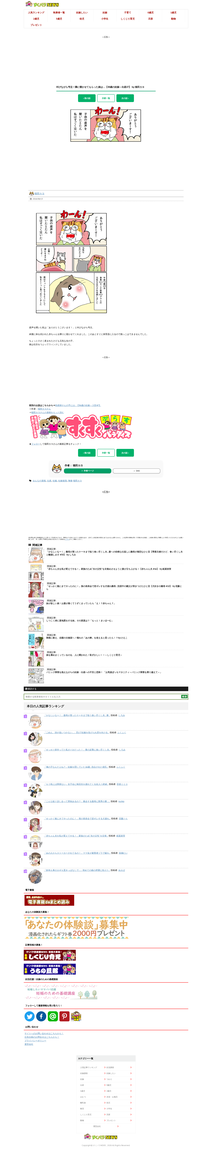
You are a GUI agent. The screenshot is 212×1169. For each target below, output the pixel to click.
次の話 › (125, 98)
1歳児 (173, 12)
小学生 (104, 18)
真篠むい (123, 853)
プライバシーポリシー (35, 1040)
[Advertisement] (106, 57)
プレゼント (36, 24)
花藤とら (123, 818)
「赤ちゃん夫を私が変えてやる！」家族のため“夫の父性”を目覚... (76, 835)
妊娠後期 (62, 480)
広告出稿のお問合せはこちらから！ (42, 1037)
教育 (82, 1108)
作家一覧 (106, 98)
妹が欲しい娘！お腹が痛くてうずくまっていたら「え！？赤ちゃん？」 (81, 603)
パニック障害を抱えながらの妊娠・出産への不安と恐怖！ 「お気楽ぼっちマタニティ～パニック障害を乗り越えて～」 (104, 672)
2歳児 (36, 18)
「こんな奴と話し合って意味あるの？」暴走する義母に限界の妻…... (77, 801)
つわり (109, 1079)
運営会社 (29, 1044)
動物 (173, 18)
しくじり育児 (128, 18)
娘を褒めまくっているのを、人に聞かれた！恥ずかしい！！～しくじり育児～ (84, 655)
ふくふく (121, 732)
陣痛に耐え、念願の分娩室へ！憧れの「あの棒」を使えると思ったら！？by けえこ (86, 637)
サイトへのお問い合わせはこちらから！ (44, 1033)
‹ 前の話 (86, 98)
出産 (49, 480)
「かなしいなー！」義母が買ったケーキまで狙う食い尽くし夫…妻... (77, 715)
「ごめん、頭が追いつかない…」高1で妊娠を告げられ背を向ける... (76, 732)
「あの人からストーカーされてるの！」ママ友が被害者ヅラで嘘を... (77, 853)
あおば (121, 870)
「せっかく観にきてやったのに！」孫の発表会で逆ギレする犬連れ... (77, 818)
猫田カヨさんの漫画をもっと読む (47, 412)
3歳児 (59, 18)
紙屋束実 (120, 835)
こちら (67, 539)
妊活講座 (110, 1067)
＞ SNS (136, 471)
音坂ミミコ (122, 784)
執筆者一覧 (59, 12)
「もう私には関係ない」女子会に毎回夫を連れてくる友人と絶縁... (76, 784)
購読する (31, 688)
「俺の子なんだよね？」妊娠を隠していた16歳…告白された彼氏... (76, 767)
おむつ (83, 1097)
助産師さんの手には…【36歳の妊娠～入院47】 (78, 405)
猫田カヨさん (44, 408)
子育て (127, 12)
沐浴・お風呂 (112, 1097)
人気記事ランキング (88, 1067)
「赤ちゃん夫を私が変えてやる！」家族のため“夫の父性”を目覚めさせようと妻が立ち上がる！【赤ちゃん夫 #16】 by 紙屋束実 (108, 569)
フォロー (35, 444)
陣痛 (70, 480)
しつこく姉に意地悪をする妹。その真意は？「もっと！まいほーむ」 (80, 620)
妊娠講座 (84, 1073)
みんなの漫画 (39, 480)
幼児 (82, 18)
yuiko (121, 801)
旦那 (150, 18)
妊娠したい (82, 12)
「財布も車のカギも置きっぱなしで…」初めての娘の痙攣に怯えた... (77, 870)
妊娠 (105, 12)
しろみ (121, 715)
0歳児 (151, 12)
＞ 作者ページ (87, 470)
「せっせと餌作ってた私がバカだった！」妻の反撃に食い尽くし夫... (77, 749)
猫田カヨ (39, 193)
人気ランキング (36, 12)
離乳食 (83, 1103)
